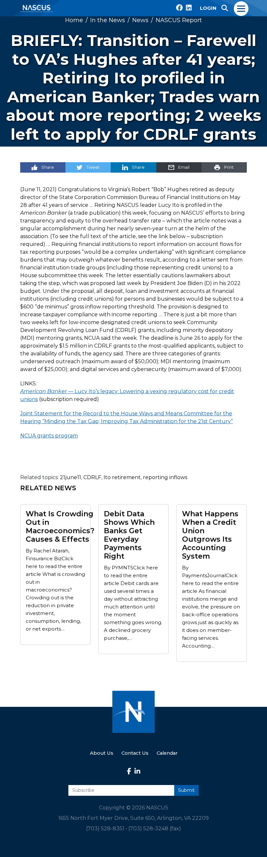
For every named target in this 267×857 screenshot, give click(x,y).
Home (74, 20)
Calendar (167, 753)
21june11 (70, 477)
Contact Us (134, 753)
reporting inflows (165, 477)
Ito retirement (122, 477)
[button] (224, 8)
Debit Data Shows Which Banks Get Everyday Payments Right (129, 535)
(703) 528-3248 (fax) (154, 828)
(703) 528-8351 (105, 828)
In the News (107, 20)
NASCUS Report (179, 20)
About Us (101, 753)
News (140, 20)
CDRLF (92, 477)
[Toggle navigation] (241, 8)
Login (208, 8)
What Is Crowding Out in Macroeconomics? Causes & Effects (60, 527)
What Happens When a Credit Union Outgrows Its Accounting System (210, 535)
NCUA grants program (49, 436)
